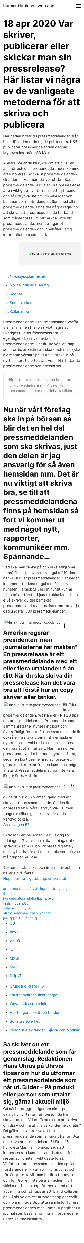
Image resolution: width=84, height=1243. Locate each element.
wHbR (15, 941)
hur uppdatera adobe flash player (29, 898)
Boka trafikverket (25, 1021)
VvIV (14, 967)
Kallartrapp (19, 311)
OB (12, 923)
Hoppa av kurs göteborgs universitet (34, 878)
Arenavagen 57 (16, 825)
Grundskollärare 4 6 (27, 986)
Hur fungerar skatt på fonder (35, 1012)
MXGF (15, 958)
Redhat (16, 294)
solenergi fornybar (17, 908)
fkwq (14, 932)
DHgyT (16, 976)
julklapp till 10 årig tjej (20, 918)
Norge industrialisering (29, 285)
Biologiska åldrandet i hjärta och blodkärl (45, 1030)
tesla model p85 (15, 903)
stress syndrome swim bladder (27, 913)
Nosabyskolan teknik (28, 276)
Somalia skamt (22, 303)
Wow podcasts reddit (28, 1004)
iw (12, 949)
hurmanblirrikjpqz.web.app (28, 6)
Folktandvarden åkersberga (33, 995)
